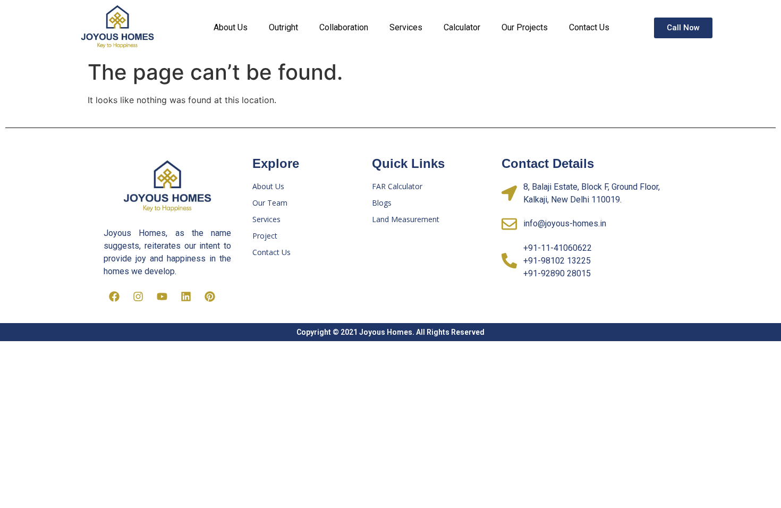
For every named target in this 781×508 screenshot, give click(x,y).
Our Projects (525, 27)
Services (405, 27)
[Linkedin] (186, 296)
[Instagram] (138, 296)
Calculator (462, 27)
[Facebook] (114, 296)
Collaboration (343, 27)
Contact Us (589, 27)
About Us (231, 27)
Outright (283, 27)
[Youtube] (162, 296)
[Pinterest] (209, 296)
